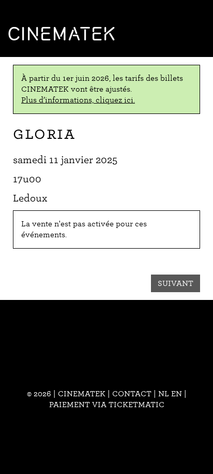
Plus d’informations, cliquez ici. (78, 100)
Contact (131, 393)
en (176, 393)
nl (163, 393)
